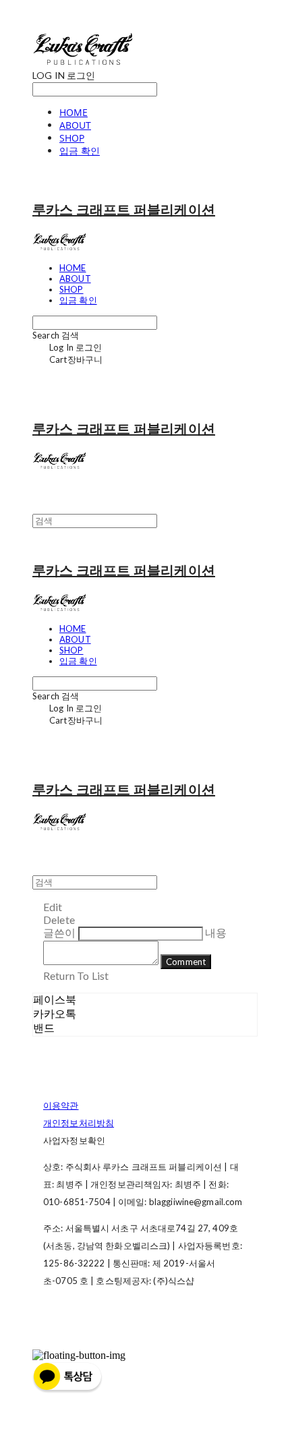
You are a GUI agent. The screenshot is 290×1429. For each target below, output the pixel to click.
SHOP (71, 138)
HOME (73, 112)
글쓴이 (59, 932)
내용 (216, 932)
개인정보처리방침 (78, 1122)
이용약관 (61, 1105)
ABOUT (75, 125)
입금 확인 (79, 150)
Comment (186, 961)
